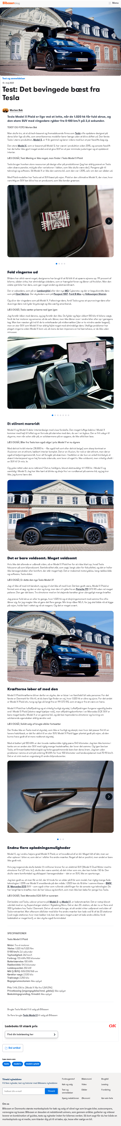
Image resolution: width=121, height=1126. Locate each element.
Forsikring (105, 1090)
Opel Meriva (22, 294)
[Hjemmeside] (11, 3)
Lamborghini (43, 291)
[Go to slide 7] (68, 415)
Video (84, 1084)
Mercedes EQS (18, 887)
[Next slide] (108, 221)
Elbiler (84, 1090)
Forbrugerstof (68, 1079)
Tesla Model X (30, 1015)
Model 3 (54, 902)
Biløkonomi (87, 1079)
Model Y (66, 902)
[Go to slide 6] (66, 415)
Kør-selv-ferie (107, 1098)
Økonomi (86, 1098)
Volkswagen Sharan (95, 294)
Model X (22, 146)
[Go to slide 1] (56, 263)
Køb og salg (67, 1084)
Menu (115, 3)
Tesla (78, 133)
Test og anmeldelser (13, 78)
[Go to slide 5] (63, 415)
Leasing (104, 1084)
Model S (37, 140)
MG (67, 291)
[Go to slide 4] (64, 263)
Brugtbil (104, 1079)
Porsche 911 (82, 589)
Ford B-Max (75, 294)
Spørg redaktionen (70, 1098)
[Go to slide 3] (62, 263)
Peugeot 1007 (61, 294)
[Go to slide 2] (59, 263)
